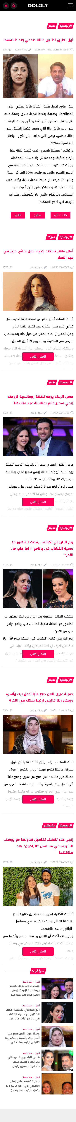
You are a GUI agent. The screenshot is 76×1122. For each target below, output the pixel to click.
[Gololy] (38, 5)
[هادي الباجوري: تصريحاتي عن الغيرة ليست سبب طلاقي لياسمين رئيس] (38, 1060)
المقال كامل (38, 356)
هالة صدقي (60, 215)
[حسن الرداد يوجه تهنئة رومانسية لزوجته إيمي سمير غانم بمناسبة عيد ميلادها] (38, 988)
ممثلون (37, 215)
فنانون (17, 215)
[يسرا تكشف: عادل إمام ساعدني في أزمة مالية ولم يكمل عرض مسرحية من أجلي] (38, 1083)
